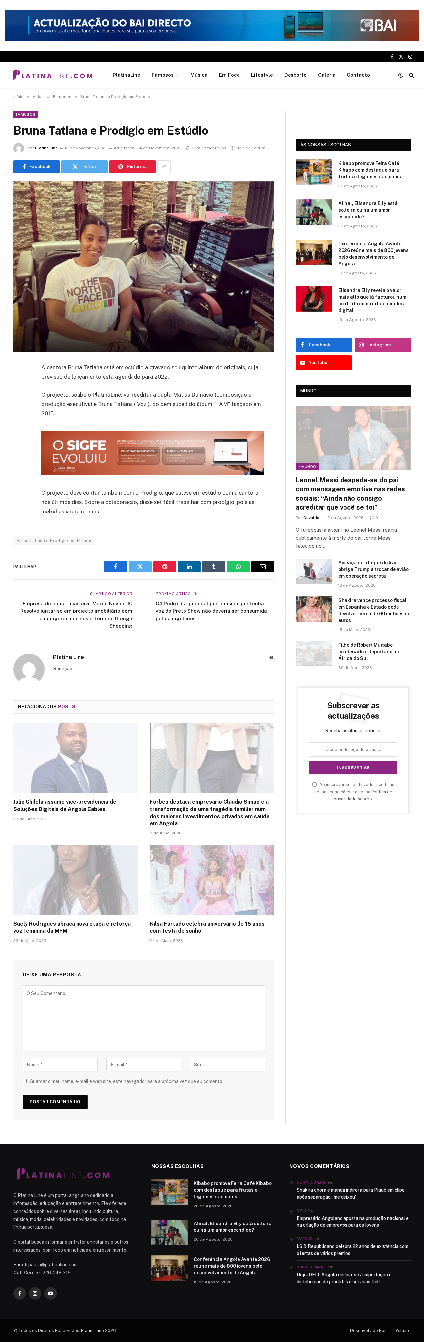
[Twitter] (19, 401)
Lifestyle (262, 75)
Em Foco (229, 75)
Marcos (304, 1239)
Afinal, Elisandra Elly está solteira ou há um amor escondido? (368, 210)
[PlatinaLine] (52, 75)
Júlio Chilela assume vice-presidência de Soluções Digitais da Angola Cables (64, 805)
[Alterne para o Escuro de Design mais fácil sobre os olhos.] (401, 75)
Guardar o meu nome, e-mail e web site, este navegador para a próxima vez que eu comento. (126, 1081)
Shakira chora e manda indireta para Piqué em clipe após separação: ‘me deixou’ (351, 1193)
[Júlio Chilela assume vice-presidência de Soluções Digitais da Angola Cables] (75, 758)
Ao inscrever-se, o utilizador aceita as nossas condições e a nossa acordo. (354, 791)
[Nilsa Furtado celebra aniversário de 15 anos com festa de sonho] (212, 880)
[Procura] (411, 74)
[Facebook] (19, 384)
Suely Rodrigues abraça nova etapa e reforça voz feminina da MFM (72, 927)
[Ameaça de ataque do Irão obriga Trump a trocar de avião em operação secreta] (314, 571)
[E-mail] (19, 452)
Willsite (403, 1330)
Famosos (163, 75)
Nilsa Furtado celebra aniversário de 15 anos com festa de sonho (207, 927)
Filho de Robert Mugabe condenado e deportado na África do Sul (368, 651)
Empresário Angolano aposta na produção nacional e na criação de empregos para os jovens (353, 1222)
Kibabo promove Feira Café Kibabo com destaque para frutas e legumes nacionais (369, 170)
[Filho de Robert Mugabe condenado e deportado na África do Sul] (314, 653)
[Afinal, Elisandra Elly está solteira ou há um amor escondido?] (314, 212)
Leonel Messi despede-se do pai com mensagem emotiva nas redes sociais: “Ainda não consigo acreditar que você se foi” (350, 493)
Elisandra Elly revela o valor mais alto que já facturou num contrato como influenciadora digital (372, 300)
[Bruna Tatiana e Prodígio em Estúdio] (143, 266)
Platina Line (46, 148)
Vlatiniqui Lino (312, 1182)
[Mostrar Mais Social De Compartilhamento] (164, 166)
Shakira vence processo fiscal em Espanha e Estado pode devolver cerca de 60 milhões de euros (374, 610)
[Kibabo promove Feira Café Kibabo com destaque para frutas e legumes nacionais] (314, 172)
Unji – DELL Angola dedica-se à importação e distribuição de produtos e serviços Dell (344, 1278)
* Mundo (307, 467)
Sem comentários (209, 148)
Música (199, 75)
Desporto (295, 75)
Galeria (327, 75)
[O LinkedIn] (19, 418)
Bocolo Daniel (311, 1267)
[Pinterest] (19, 435)
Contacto (358, 75)
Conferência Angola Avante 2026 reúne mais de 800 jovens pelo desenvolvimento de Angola (373, 253)
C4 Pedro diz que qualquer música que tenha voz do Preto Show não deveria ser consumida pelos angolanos (211, 611)
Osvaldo (311, 517)
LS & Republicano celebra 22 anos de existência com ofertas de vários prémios (352, 1250)
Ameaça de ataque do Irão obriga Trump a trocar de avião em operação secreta (373, 569)
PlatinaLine (126, 75)
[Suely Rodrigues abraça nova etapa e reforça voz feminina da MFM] (75, 880)
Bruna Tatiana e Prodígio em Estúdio (55, 540)
